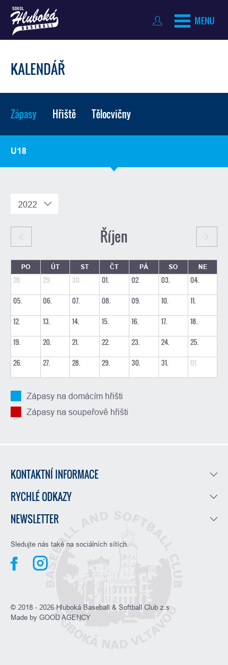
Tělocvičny (111, 114)
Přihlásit (160, 20)
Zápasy (24, 114)
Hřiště (64, 114)
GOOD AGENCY (65, 617)
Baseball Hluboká (34, 21)
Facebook (14, 564)
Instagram (40, 563)
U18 (19, 151)
